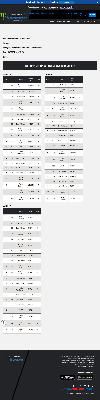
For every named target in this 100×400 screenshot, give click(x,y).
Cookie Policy (75, 360)
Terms (70, 358)
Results (43, 14)
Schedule (31, 14)
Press (68, 356)
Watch (57, 14)
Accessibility (66, 360)
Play (67, 14)
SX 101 (71, 15)
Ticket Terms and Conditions (84, 364)
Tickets (92, 15)
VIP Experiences (61, 21)
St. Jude (76, 21)
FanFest (69, 21)
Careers (62, 356)
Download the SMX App (86, 366)
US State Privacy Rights (86, 358)
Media (76, 14)
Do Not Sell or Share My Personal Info (73, 362)
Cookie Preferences (87, 360)
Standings (51, 14)
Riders (24, 14)
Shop (62, 14)
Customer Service (88, 356)
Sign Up (66, 2)
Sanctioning (90, 362)
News (37, 14)
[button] (50, 2)
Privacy (75, 358)
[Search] (85, 14)
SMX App (52, 21)
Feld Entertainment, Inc (77, 393)
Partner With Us (76, 356)
